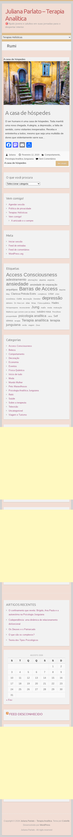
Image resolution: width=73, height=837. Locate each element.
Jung (35, 307)
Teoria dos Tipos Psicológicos (23, 640)
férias (33, 303)
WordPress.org (16, 253)
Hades (55, 302)
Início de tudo (15, 374)
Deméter (37, 299)
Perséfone (56, 312)
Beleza (12, 350)
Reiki (11, 394)
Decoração (14, 358)
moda (49, 308)
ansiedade (17, 284)
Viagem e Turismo (18, 415)
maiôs (43, 308)
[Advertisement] (36, 463)
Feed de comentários (19, 249)
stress (9, 320)
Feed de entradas (17, 245)
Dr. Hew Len (19, 303)
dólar (28, 303)
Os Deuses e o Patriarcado (22, 629)
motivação (57, 308)
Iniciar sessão (15, 241)
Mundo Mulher (16, 382)
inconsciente (25, 308)
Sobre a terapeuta (17, 402)
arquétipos (12, 289)
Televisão (13, 406)
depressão (52, 298)
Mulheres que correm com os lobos (20, 312)
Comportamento (52, 155)
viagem (31, 325)
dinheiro (9, 303)
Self (55, 316)
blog (8, 294)
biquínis (62, 290)
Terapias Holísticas (18, 212)
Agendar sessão (17, 204)
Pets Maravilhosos (18, 386)
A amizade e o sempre (22, 220)
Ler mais (62, 163)
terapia (17, 321)
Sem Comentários (47, 159)
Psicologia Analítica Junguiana (19, 159)
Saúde (12, 398)
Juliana (12, 155)
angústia (50, 280)
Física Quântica (16, 370)
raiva (50, 316)
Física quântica (44, 303)
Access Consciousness (31, 274)
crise (51, 293)
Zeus (38, 325)
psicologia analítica (32, 316)
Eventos (13, 366)
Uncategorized (16, 410)
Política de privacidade (20, 208)
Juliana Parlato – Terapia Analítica (34, 15)
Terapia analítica (35, 320)
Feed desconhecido (26, 714)
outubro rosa (44, 311)
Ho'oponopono (12, 308)
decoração (27, 299)
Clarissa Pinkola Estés (23, 293)
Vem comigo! (15, 216)
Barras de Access (38, 288)
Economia (14, 362)
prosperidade (11, 316)
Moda (11, 378)
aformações (33, 280)
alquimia (42, 280)
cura (19, 298)
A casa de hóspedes (27, 113)
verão (24, 325)
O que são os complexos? (21, 634)
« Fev (9, 700)
